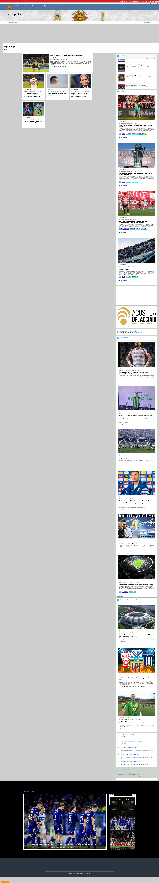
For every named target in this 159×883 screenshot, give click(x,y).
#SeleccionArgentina (134, 330)
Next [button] (134, 794)
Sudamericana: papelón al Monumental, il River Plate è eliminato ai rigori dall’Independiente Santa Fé (133, 776)
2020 (120, 465)
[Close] (158, 1)
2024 (120, 686)
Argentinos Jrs (126, 380)
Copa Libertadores (125, 591)
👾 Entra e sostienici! (56, 6)
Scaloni (132, 509)
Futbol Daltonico (125, 540)
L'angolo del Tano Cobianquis (137, 643)
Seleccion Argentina (137, 509)
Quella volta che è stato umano (127, 459)
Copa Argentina (45, 6)
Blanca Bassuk (124, 761)
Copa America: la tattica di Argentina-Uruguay (131, 544)
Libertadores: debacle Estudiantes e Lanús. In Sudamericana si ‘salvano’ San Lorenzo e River (64, 844)
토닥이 (122, 747)
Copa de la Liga (35, 6)
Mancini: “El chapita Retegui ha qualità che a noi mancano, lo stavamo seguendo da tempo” (79, 95)
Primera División (25, 6)
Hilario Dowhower (125, 741)
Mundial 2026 (128, 509)
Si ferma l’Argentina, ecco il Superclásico (136, 70)
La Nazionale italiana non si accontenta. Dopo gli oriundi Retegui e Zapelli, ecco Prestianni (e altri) (33, 95)
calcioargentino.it (14, 14)
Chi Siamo (17, 6)
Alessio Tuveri (124, 368)
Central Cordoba (126, 228)
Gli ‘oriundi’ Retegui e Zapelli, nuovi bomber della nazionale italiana (33, 122)
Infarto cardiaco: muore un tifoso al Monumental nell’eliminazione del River (128, 774)
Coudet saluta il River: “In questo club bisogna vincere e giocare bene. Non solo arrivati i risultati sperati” (133, 773)
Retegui (66, 66)
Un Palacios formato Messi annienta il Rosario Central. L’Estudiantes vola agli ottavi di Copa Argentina (133, 222)
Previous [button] (112, 794)
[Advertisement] (79, 33)
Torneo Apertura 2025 (139, 380)
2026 (120, 133)
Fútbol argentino (135, 133)
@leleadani (119, 331)
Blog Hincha (128, 465)
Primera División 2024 (60, 66)
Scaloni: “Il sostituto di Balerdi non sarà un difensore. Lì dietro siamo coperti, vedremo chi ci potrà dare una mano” (135, 501)
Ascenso (127, 424)
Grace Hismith (124, 754)
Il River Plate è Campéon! (131, 80)
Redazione (54, 57)
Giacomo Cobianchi (125, 630)
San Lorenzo (144, 133)
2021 (120, 549)
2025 (120, 424)
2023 (51, 66)
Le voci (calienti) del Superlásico (132, 747)
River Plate (140, 133)
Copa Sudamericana (132, 591)
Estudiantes (138, 228)
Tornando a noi (123, 721)
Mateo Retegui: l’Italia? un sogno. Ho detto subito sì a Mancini (66, 55)
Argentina (54, 66)
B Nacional (131, 424)
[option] (136, 64)
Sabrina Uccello (124, 455)
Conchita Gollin (124, 734)
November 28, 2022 (139, 332)
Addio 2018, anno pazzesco (135, 734)
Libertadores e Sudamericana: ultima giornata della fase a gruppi (136, 584)
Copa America (128, 549)
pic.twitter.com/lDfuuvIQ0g (132, 331)
